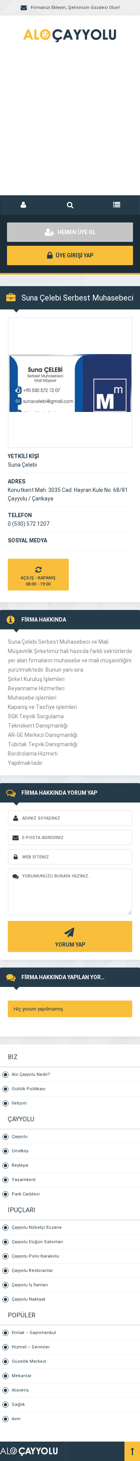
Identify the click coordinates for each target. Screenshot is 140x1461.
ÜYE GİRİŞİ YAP (73, 255)
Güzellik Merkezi (29, 1361)
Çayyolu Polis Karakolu (35, 1256)
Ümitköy (20, 1151)
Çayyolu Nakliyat (28, 1299)
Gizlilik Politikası (29, 1088)
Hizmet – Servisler (31, 1347)
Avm (16, 1418)
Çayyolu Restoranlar (32, 1270)
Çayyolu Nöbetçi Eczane (37, 1227)
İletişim (19, 1103)
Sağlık (18, 1404)
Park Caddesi (26, 1194)
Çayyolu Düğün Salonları (37, 1241)
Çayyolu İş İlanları (30, 1284)
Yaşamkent (23, 1179)
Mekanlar (22, 1375)
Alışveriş (20, 1390)
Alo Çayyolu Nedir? (31, 1074)
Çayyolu (20, 1136)
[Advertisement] (70, 128)
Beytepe (20, 1165)
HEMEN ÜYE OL (76, 232)
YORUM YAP (70, 945)
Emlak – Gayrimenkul (34, 1332)
